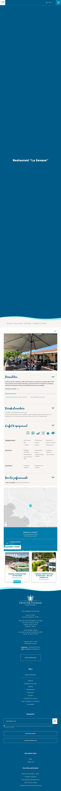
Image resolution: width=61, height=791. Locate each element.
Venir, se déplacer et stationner (30, 701)
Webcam (30, 680)
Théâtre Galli (30, 762)
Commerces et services (30, 698)
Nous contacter (30, 657)
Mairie (30, 759)
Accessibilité (30, 704)
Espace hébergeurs (30, 674)
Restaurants (30, 692)
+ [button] (5, 523)
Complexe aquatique (30, 776)
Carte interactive (30, 740)
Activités (30, 695)
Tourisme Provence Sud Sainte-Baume (30, 785)
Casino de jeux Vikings (30, 782)
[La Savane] (30, 370)
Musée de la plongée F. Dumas (30, 773)
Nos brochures (30, 733)
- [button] (5, 525)
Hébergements (30, 689)
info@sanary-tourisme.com (32, 649)
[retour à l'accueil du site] (2, 2)
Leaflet (40, 526)
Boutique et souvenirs (30, 683)
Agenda (30, 686)
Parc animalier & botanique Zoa (30, 779)
